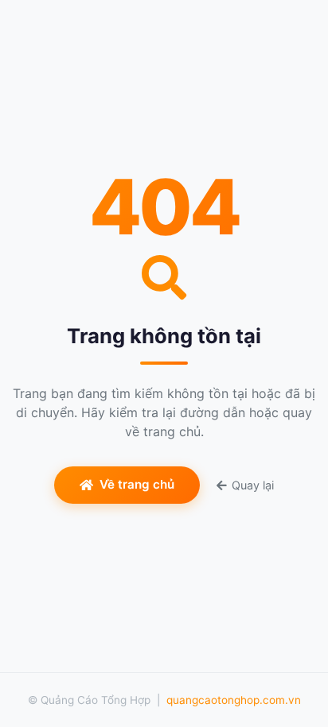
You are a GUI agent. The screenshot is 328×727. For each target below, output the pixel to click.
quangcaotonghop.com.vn (233, 700)
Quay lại (253, 485)
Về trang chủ (137, 484)
